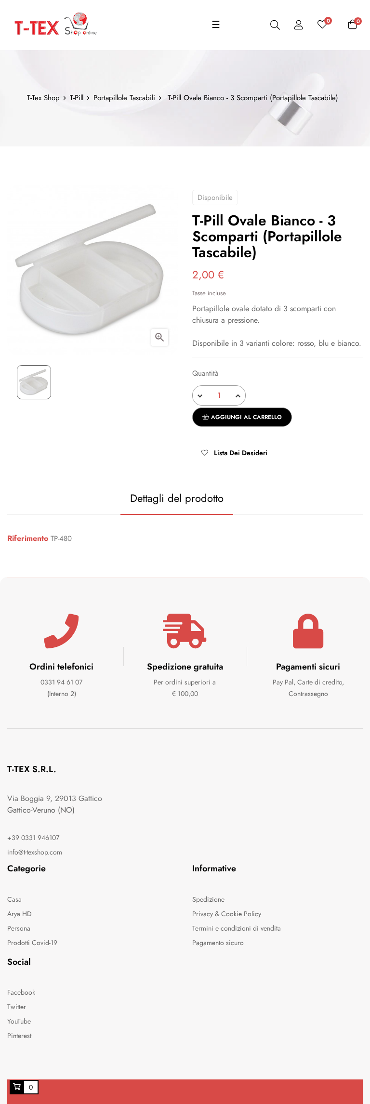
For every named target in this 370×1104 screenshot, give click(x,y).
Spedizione (208, 899)
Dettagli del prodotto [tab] (177, 498)
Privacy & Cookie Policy (226, 914)
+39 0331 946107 (33, 837)
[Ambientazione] (298, 25)
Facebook (21, 992)
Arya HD (19, 914)
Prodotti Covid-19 (32, 942)
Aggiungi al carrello (245, 417)
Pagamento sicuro (218, 942)
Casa (14, 899)
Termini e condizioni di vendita (236, 928)
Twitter (16, 1007)
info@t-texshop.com (34, 852)
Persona (18, 928)
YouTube (19, 1021)
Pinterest (19, 1035)
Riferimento (27, 538)
